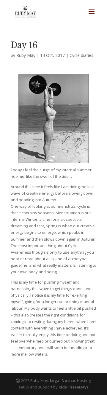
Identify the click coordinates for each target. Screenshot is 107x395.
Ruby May (25, 55)
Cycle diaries (81, 55)
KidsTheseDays (74, 387)
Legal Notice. (63, 380)
